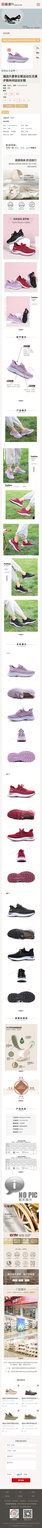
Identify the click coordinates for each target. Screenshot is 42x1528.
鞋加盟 (7, 1496)
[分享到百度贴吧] (9, 71)
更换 (25, 1474)
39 (24, 100)
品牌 (7, 1492)
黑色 (5, 94)
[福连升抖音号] (14, 1510)
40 (28, 100)
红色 (11, 94)
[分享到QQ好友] (14, 71)
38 (19, 100)
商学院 (20, 1496)
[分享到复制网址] (16, 71)
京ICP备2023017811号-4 (25, 1526)
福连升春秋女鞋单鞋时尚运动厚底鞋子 (24, 1368)
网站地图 (15, 1501)
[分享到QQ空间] (12, 71)
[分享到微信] (5, 71)
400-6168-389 (22, 1504)
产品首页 (22, 106)
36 (10, 100)
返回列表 (9, 106)
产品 (20, 1492)
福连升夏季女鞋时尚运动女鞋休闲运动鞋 (24, 1371)
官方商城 (7, 1501)
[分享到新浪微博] (7, 71)
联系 (33, 1496)
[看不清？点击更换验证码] (19, 1474)
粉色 (17, 94)
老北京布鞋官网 (33, 1501)
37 (14, 100)
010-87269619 (31, 1504)
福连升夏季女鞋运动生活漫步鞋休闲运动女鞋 (22, 1362)
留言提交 (23, 1501)
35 (5, 100)
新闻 (33, 1492)
